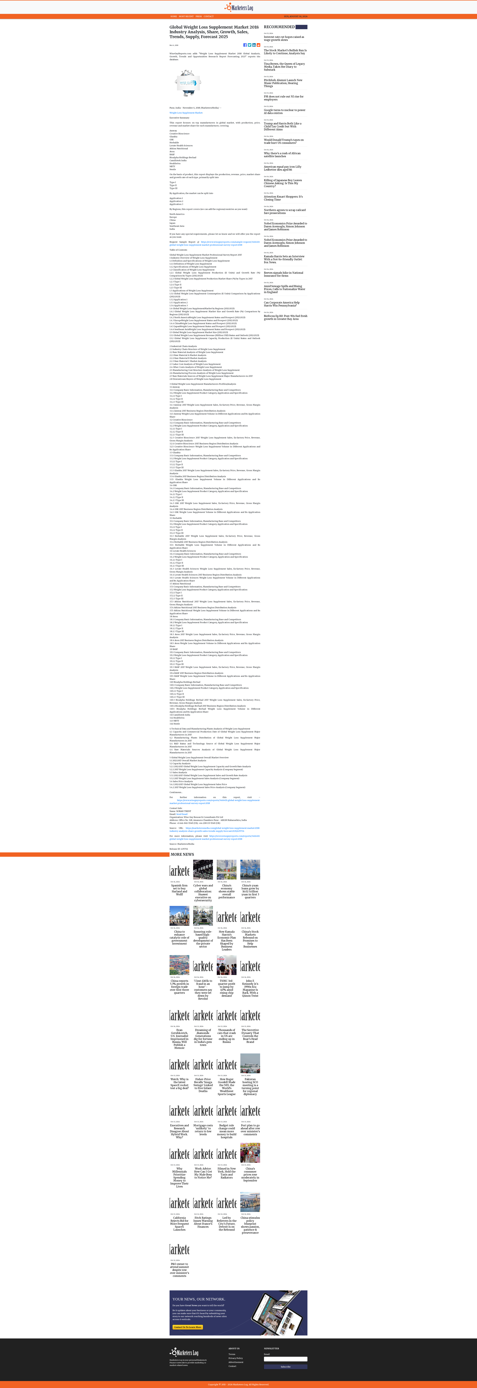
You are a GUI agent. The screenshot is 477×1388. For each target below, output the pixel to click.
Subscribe (286, 1367)
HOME (174, 16)
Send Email (182, 814)
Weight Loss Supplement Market (186, 113)
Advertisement (236, 1362)
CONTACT (209, 16)
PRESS (199, 16)
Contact (232, 1366)
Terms (232, 1354)
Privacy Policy (236, 1358)
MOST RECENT (186, 16)
